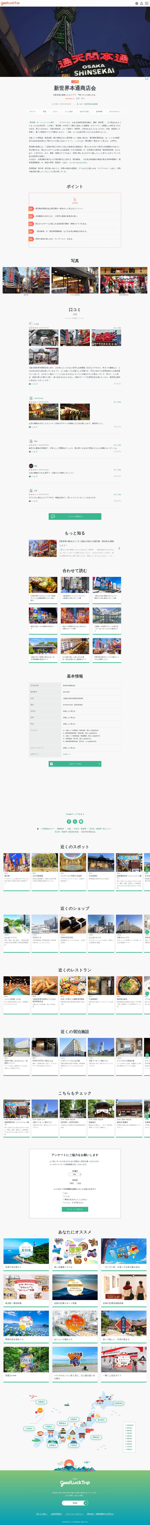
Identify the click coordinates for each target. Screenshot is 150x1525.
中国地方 (48, 1427)
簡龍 (35, 466)
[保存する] (146, 78)
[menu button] (146, 3)
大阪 (69, 829)
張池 (35, 441)
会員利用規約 (56, 1514)
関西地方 (60, 829)
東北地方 (101, 1420)
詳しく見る (117, 328)
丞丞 (35, 491)
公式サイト (67, 754)
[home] (10, 4)
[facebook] (69, 821)
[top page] (38, 829)
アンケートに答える (75, 1209)
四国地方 (52, 1445)
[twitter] (75, 821)
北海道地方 (118, 1403)
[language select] (136, 3)
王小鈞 (36, 324)
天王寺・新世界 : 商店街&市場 (66, 832)
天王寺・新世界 (80, 829)
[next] (147, 870)
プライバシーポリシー (74, 1514)
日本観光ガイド (48, 829)
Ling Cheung (38, 398)
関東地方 (96, 1437)
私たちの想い (42, 1514)
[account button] (141, 3)
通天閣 (32, 122)
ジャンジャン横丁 (47, 122)
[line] (81, 821)
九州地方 (29, 1429)
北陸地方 (73, 1419)
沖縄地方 (41, 1402)
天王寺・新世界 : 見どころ (99, 829)
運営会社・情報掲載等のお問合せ (100, 1514)
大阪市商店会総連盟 (91, 104)
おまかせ (81, 162)
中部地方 (73, 1445)
